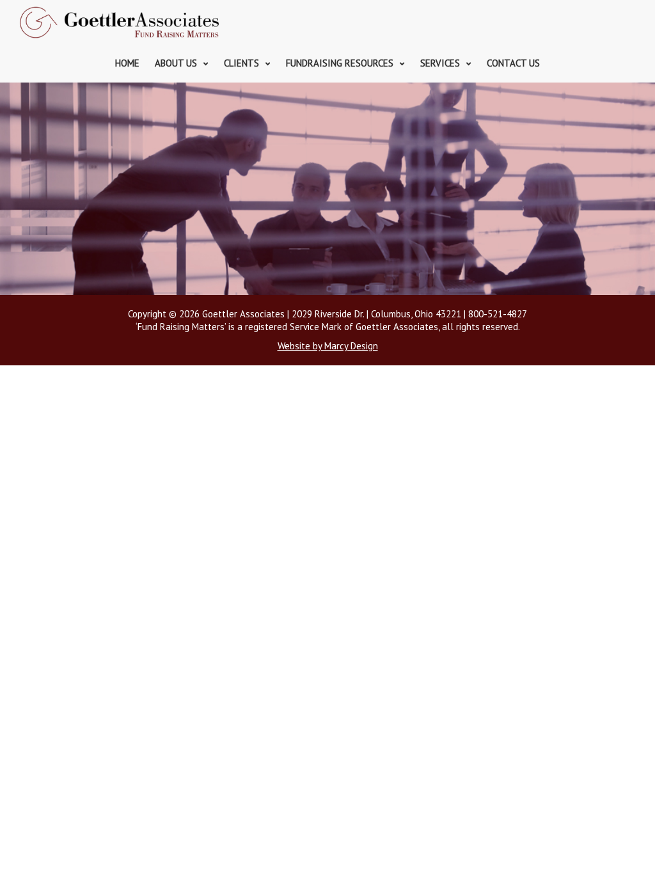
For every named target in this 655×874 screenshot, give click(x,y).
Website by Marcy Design (328, 346)
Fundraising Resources (339, 63)
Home (127, 63)
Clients (241, 63)
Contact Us (513, 63)
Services (440, 63)
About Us (176, 63)
